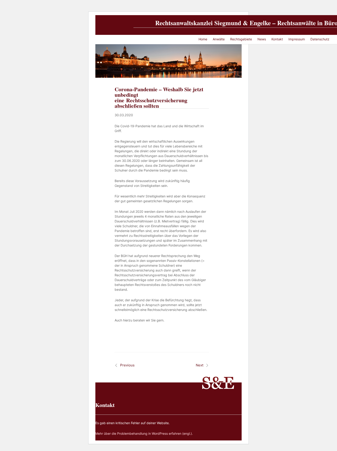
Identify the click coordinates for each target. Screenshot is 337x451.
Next (199, 365)
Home (203, 39)
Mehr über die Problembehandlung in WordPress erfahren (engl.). (144, 433)
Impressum (296, 39)
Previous (127, 365)
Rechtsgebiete (241, 39)
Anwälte (219, 39)
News (261, 39)
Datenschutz (319, 39)
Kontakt (277, 39)
